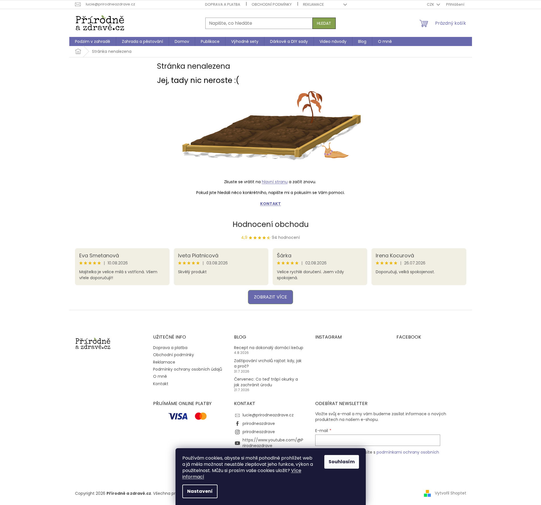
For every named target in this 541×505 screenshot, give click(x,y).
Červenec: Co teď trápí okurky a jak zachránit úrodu (266, 382)
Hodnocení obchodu (271, 224)
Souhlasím (342, 461)
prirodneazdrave (259, 423)
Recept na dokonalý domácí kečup (268, 347)
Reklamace (313, 4)
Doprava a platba (222, 4)
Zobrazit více (270, 297)
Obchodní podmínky (272, 4)
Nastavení (200, 491)
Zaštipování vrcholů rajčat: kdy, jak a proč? (268, 363)
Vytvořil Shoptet (450, 493)
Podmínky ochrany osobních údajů (187, 369)
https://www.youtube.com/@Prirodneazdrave (273, 442)
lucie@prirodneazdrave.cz (268, 415)
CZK (431, 4)
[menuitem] (92, 41)
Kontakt (160, 384)
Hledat (324, 23)
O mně (160, 376)
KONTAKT (270, 203)
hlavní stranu (275, 182)
